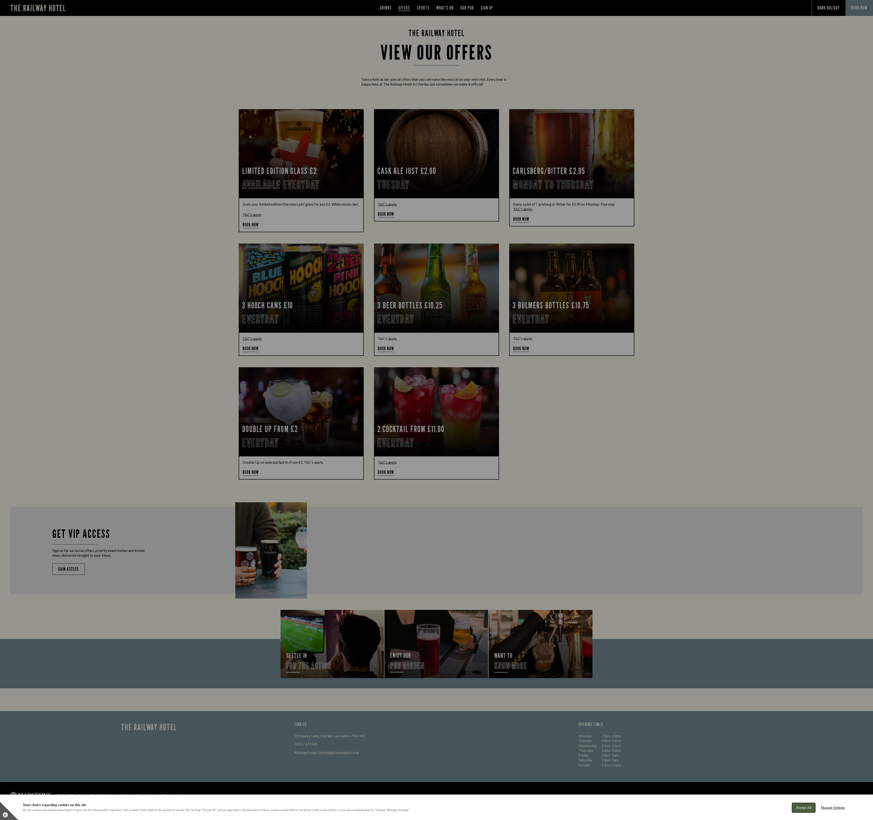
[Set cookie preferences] (9, 811)
